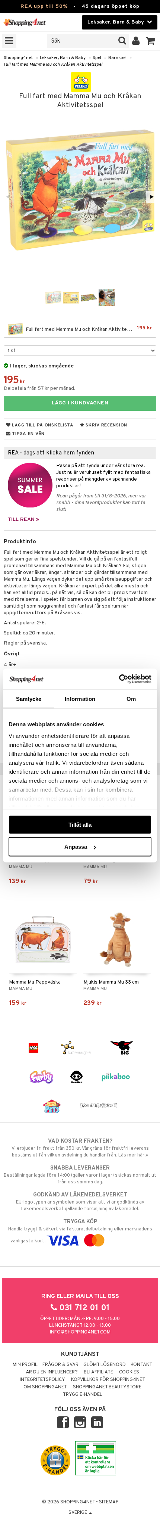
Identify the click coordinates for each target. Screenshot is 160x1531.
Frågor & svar (60, 1365)
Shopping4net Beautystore (107, 1387)
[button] (150, 41)
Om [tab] (131, 698)
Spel (97, 58)
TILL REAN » (23, 519)
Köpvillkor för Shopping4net (108, 1380)
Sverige (78, 1513)
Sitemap (108, 1502)
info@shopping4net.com (80, 1332)
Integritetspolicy (42, 1380)
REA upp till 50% (44, 6)
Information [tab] (80, 698)
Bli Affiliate (98, 1372)
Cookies (129, 1372)
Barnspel (117, 58)
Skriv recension (105, 425)
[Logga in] (136, 41)
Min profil (25, 1365)
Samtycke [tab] (29, 698)
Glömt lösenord (104, 1365)
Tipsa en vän (28, 434)
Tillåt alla (80, 824)
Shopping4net (18, 58)
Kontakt (141, 1365)
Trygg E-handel (82, 1395)
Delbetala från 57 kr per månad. (40, 388)
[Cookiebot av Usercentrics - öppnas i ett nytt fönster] (118, 679)
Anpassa (75, 847)
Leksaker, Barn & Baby (63, 58)
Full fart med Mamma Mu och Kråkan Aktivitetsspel (53, 65)
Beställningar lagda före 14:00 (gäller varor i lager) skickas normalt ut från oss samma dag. (80, 1175)
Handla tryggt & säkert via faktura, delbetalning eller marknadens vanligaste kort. (80, 1231)
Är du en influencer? (52, 1372)
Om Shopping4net (45, 1387)
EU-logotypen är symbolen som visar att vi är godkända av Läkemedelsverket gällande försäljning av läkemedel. (80, 1202)
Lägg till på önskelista (42, 425)
